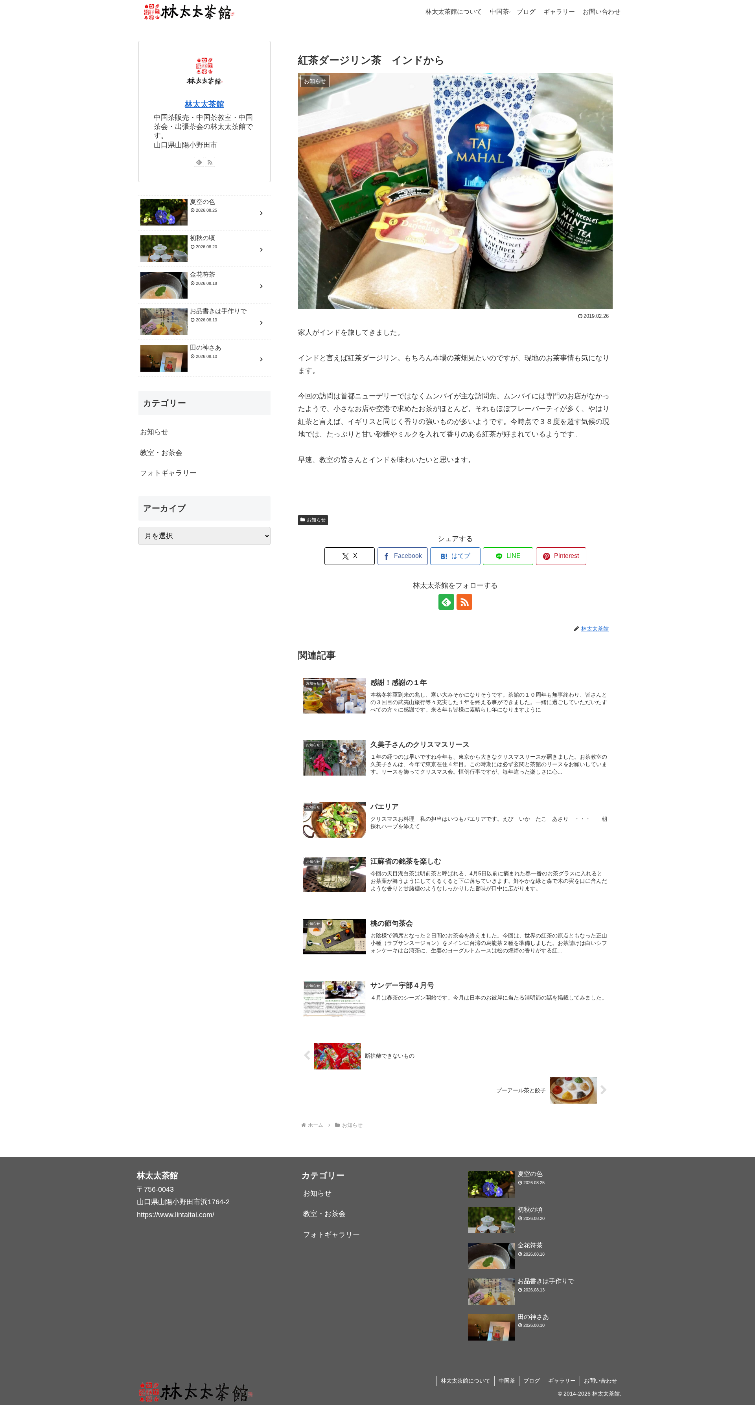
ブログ (531, 1380)
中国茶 (507, 1380)
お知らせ (316, 520)
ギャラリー (562, 1380)
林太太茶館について (465, 1380)
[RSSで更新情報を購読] (464, 602)
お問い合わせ (600, 1380)
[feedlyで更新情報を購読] (446, 602)
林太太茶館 (204, 104)
